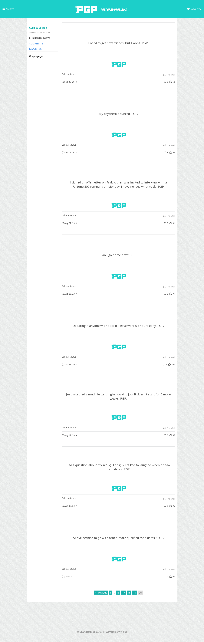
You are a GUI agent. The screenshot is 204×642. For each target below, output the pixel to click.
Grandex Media (88, 631)
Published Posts (39, 38)
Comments (36, 43)
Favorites (35, 48)
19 (134, 592)
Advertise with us (116, 631)
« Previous (101, 592)
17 (123, 592)
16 (117, 592)
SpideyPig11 (37, 56)
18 (129, 592)
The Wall (170, 74)
